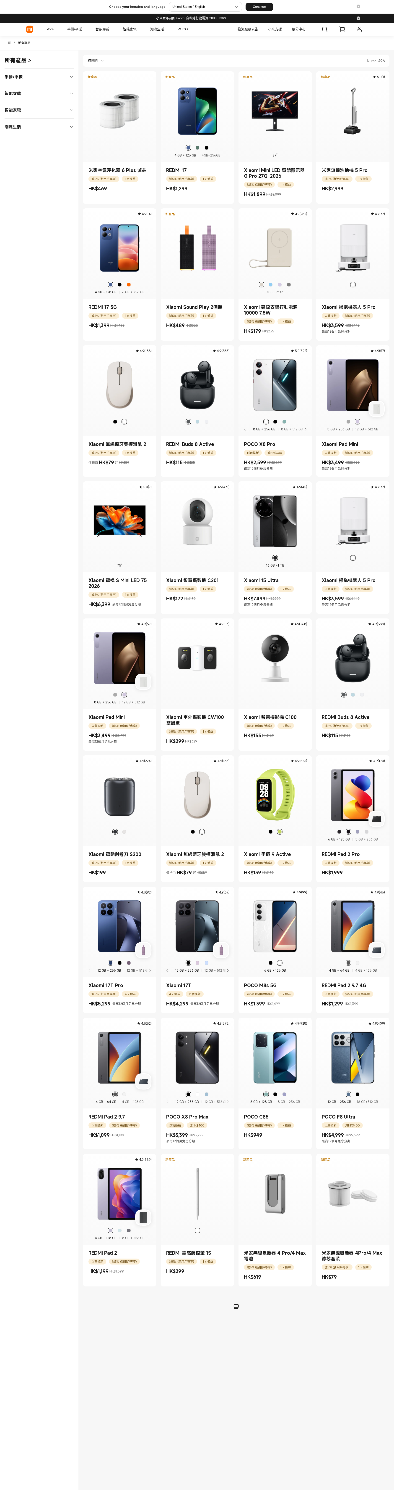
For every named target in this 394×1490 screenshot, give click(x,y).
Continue (259, 6)
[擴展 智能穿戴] (111, 29)
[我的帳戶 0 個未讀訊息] (359, 29)
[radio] (188, 148)
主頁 (8, 43)
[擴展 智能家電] (139, 29)
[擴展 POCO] (190, 29)
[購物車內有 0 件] (342, 29)
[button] (358, 6)
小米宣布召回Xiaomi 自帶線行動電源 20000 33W (191, 18)
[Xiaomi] (29, 29)
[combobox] (93, 60)
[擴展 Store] (56, 29)
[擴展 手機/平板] (84, 29)
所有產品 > (18, 60)
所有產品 (24, 43)
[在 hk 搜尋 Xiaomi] (325, 29)
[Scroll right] (305, 429)
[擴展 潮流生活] (166, 29)
